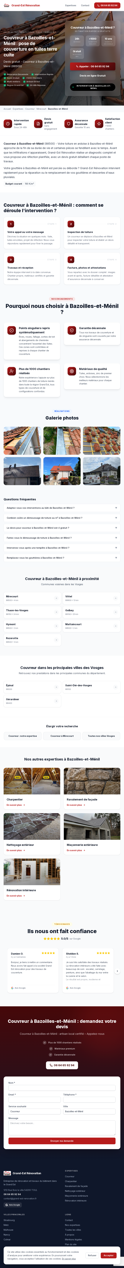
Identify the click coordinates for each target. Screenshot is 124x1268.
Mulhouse (8, 1230)
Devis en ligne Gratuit (93, 75)
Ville (65, 1106)
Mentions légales (73, 1239)
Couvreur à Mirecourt (62, 736)
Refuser (92, 1255)
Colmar (7, 1239)
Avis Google (14, 1205)
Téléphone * (70, 1094)
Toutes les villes (73, 1230)
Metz (6, 1225)
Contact (85, 5)
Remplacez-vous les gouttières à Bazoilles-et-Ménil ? (62, 557)
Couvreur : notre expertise (22, 736)
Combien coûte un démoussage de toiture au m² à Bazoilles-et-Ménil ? (62, 518)
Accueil (7, 109)
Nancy (7, 1234)
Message (13, 1118)
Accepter (109, 1255)
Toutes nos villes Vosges (101, 736)
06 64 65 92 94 (109, 5)
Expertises (70, 5)
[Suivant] (117, 971)
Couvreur (30, 109)
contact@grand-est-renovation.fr (20, 1198)
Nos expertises (72, 1225)
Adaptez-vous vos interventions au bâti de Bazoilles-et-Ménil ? (62, 508)
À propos (69, 1234)
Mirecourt (41, 109)
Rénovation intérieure (75, 1200)
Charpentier (71, 1181)
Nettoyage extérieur (75, 1191)
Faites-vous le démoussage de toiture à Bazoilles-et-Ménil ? (62, 538)
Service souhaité (17, 1106)
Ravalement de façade (76, 1186)
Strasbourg (9, 1220)
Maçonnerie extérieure (76, 1195)
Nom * (11, 1082)
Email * (12, 1094)
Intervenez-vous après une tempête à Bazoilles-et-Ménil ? (62, 547)
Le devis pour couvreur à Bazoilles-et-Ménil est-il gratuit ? (62, 528)
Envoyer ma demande (62, 1141)
